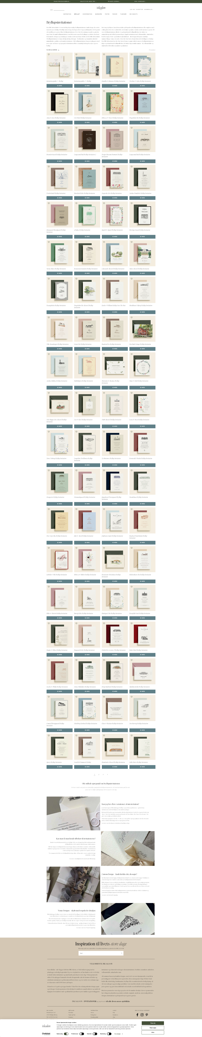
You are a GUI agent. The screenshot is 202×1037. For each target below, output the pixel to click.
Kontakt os (115, 1014)
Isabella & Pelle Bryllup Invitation (57, 575)
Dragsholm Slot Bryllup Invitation (139, 118)
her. (128, 823)
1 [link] (94, 774)
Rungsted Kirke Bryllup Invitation (84, 650)
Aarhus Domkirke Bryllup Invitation (140, 193)
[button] (67, 15)
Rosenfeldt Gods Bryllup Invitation (139, 613)
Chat (114, 1017)
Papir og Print (72, 1014)
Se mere (59, 85)
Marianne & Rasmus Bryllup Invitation (110, 382)
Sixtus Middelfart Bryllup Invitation (85, 687)
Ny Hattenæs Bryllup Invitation (111, 458)
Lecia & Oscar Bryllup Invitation (139, 420)
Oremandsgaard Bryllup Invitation (84, 497)
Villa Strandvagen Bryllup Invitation (58, 344)
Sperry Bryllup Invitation (54, 762)
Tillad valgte (153, 1027)
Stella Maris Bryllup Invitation (138, 762)
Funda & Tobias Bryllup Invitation (57, 650)
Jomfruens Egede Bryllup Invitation (112, 536)
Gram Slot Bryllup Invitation (82, 344)
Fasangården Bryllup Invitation (56, 305)
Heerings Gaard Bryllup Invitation (139, 230)
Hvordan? (71, 1012)
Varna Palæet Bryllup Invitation (56, 269)
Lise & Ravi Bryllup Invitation (83, 420)
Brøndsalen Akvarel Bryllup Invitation (113, 762)
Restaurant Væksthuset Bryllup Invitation (111, 576)
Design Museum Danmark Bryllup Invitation (112, 155)
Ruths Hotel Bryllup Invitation (138, 650)
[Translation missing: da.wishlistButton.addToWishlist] (49, 54)
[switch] (82, 1034)
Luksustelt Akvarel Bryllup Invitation (113, 269)
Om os (92, 1012)
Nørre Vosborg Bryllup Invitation (56, 458)
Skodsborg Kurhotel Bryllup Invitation (85, 723)
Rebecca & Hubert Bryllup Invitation (85, 575)
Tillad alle (152, 1023)
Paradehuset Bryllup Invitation (138, 497)
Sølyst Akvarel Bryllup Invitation (139, 269)
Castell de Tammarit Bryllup (82, 762)
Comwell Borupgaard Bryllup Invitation (55, 724)
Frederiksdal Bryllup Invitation (56, 193)
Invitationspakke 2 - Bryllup (82, 81)
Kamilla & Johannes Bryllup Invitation (113, 81)
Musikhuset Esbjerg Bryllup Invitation (140, 305)
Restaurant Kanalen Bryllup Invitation (85, 269)
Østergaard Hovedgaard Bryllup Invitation (56, 231)
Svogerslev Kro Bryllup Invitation (112, 193)
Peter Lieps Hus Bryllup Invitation (57, 536)
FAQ (114, 1012)
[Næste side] (107, 774)
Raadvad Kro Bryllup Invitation (111, 344)
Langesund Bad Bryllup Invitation (139, 154)
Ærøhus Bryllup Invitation (82, 230)
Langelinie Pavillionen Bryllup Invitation (83, 459)
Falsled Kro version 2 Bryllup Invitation (114, 650)
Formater (71, 1017)
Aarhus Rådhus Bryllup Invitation (57, 381)
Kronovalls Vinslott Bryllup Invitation (140, 458)
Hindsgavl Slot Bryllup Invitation (112, 613)
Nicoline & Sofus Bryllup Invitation (140, 81)
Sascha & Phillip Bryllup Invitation (57, 687)
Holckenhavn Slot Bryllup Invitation (140, 575)
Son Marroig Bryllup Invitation (138, 723)
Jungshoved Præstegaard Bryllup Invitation (111, 498)
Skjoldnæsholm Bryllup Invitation (139, 687)
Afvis (152, 1032)
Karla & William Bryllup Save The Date (114, 305)
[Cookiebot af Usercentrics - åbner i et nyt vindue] (46, 1034)
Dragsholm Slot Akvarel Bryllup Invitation (83, 306)
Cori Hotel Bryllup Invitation (82, 118)
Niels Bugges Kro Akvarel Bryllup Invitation (57, 421)
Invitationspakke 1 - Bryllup (55, 81)
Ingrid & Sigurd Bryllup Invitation (112, 230)
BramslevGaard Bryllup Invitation (57, 154)
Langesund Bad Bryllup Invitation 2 (85, 154)
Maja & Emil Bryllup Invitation (138, 381)
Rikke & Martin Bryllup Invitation (57, 613)
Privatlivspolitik (94, 1017)
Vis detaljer (117, 1034)
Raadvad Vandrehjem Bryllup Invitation (138, 537)
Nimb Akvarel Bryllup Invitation (111, 420)
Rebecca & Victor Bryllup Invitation (112, 118)
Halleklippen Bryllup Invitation (83, 381)
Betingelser (93, 1014)
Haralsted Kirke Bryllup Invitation (84, 193)
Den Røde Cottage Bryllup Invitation (140, 344)
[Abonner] (121, 953)
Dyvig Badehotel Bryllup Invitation (112, 687)
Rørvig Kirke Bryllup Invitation (83, 613)
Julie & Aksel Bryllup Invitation (83, 536)
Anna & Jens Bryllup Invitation (56, 118)
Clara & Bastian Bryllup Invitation (112, 723)
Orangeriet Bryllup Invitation (55, 497)
